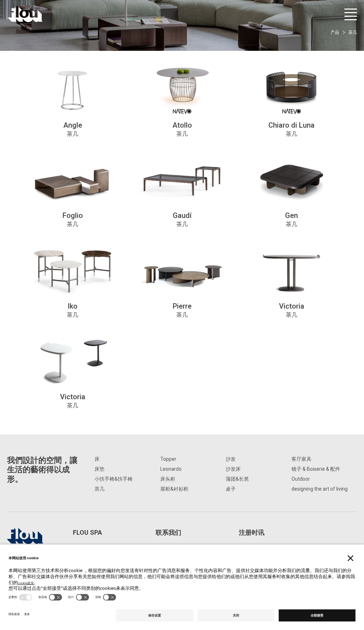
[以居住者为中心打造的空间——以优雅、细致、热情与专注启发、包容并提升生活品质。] (25, 14)
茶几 (100, 489)
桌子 (231, 489)
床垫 (100, 469)
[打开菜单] (350, 14)
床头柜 (167, 479)
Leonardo (171, 469)
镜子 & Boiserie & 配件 (315, 469)
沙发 (231, 459)
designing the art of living (319, 489)
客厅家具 (301, 459)
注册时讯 (251, 532)
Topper (168, 459)
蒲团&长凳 (237, 479)
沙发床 (233, 469)
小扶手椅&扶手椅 (114, 479)
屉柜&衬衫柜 (174, 489)
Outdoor (300, 479)
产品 (335, 32)
